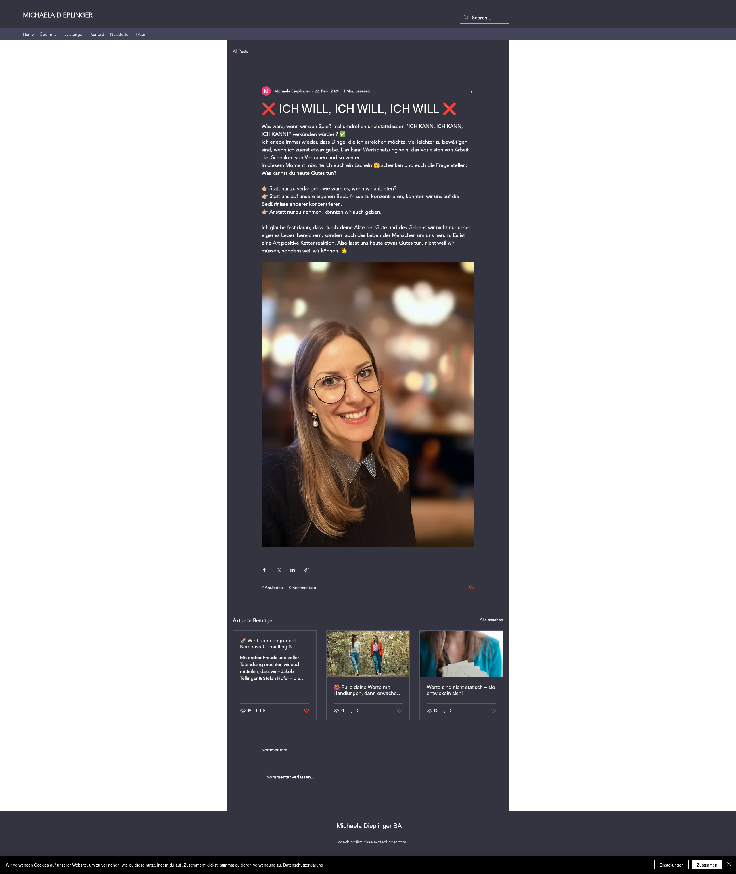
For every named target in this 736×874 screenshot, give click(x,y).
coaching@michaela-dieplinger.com (372, 842)
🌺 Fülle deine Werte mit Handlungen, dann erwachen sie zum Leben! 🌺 (367, 690)
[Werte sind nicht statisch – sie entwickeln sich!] (461, 654)
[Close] (729, 864)
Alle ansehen (491, 619)
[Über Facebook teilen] (264, 569)
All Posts (240, 51)
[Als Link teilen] (306, 569)
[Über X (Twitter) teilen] (278, 569)
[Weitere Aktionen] (470, 90)
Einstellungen (671, 865)
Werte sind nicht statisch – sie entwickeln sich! (461, 690)
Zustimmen (707, 865)
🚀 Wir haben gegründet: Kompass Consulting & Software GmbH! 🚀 (268, 643)
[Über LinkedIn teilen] (292, 569)
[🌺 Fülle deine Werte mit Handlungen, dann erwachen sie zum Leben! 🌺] (368, 654)
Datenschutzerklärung (303, 865)
